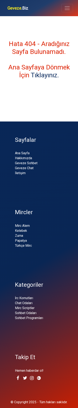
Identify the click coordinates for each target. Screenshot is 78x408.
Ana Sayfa (22, 153)
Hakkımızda (23, 158)
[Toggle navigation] (67, 8)
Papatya (21, 241)
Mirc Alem (22, 226)
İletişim (20, 173)
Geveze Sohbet (26, 163)
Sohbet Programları (29, 318)
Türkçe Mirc (23, 246)
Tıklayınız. (45, 75)
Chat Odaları (23, 303)
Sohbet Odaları (25, 313)
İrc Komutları (24, 298)
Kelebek (21, 231)
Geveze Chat (24, 168)
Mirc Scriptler (25, 308)
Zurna (19, 236)
